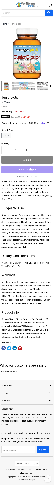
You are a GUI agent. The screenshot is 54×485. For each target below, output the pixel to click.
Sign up (43, 449)
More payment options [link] (27, 176)
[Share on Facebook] (3, 348)
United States (25, 463)
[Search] (49, 13)
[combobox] (23, 13)
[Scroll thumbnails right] (50, 86)
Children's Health (27, 473)
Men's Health (9, 470)
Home (4, 24)
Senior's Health (41, 470)
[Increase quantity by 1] (26, 150)
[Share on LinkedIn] (14, 348)
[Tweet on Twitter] (9, 348)
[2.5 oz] (6, 138)
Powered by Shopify (27, 480)
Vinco (7, 102)
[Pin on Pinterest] (20, 348)
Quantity (5, 144)
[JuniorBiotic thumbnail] (6, 86)
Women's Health (24, 470)
